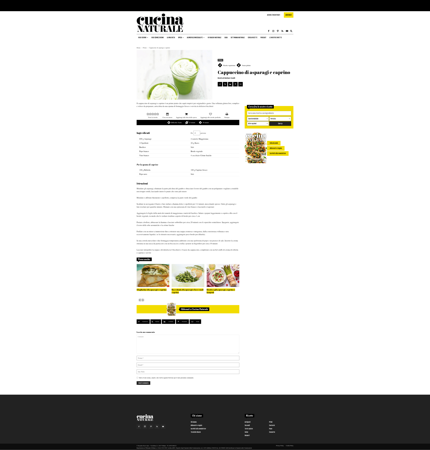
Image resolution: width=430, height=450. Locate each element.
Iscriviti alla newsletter (198, 429)
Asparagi (147, 139)
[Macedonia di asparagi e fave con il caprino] (188, 275)
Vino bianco (144, 155)
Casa (226, 37)
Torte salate (249, 429)
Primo (145, 48)
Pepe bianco (144, 151)
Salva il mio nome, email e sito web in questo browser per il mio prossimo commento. (166, 378)
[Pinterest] (278, 31)
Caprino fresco (201, 170)
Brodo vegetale (197, 151)
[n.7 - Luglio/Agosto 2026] (171, 309)
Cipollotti (144, 143)
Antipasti (247, 422)
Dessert (247, 435)
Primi (270, 422)
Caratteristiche (253, 119)
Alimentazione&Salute (195, 37)
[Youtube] (287, 31)
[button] (291, 31)
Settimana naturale (238, 37)
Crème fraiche (206, 155)
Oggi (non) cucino (157, 37)
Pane (270, 429)
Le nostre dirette (275, 37)
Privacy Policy (280, 445)
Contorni (272, 425)
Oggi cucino (142, 37)
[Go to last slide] (140, 300)
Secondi (247, 425)
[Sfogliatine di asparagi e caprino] (153, 275)
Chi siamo (194, 422)
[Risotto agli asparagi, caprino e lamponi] (223, 275)
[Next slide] (142, 300)
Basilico (142, 147)
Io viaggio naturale (214, 37)
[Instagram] (273, 31)
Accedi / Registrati (273, 15)
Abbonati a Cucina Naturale (194, 309)
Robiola (147, 170)
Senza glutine (246, 65)
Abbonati (288, 15)
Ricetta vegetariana (229, 65)
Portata (273, 119)
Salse (246, 432)
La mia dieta (171, 37)
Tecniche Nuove (196, 432)
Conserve (272, 432)
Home (138, 48)
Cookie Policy (289, 445)
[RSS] (282, 31)
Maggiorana (203, 139)
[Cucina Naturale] (160, 33)
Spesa (180, 37)
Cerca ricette (252, 37)
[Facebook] (269, 31)
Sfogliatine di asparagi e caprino (152, 289)
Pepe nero (143, 174)
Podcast (263, 37)
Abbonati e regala (196, 425)
